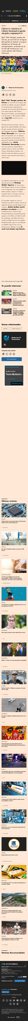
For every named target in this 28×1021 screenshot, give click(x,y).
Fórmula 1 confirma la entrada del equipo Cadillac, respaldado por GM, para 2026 (19, 313)
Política (3, 602)
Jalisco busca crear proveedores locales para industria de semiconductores (14, 522)
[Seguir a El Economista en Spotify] (17, 1000)
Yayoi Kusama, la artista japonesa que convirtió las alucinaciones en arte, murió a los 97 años (14, 745)
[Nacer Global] (22, 977)
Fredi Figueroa (5, 694)
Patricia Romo (5, 527)
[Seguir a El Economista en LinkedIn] (10, 1000)
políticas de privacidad (17, 994)
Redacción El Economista (16, 87)
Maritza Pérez (5, 610)
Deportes (4, 25)
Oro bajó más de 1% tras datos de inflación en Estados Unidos (14, 883)
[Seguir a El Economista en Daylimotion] (24, 1000)
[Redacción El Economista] (3, 87)
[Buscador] (4, 15)
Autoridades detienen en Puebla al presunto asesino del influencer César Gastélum (14, 772)
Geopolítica (4, 630)
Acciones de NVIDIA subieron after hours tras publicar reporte (13, 800)
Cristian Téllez (5, 805)
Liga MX (8, 118)
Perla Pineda (5, 666)
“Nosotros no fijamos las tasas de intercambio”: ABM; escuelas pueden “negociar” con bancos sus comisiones (12, 578)
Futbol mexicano (16, 328)
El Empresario (20, 966)
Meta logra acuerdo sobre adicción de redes (13, 632)
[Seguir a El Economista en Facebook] (3, 1000)
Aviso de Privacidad (13, 970)
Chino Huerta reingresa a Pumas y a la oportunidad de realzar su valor (12, 939)
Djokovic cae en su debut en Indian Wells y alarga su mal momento (19, 294)
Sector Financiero (6, 574)
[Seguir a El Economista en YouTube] (14, 1000)
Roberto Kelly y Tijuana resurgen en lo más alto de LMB (14, 688)
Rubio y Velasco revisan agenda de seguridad (14, 660)
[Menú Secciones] (1, 15)
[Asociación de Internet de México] (18, 1017)
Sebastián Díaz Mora (6, 583)
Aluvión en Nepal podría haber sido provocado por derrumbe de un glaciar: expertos (12, 912)
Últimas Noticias (5, 20)
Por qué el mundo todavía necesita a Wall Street (13, 549)
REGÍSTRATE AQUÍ (17, 383)
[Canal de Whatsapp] (25, 876)
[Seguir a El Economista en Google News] (10, 1003)
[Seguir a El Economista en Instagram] (21, 1000)
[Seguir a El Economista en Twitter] (7, 1000)
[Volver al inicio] (14, 964)
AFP (3, 638)
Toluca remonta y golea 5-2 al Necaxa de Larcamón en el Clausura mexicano (19, 303)
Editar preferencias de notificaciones (9, 973)
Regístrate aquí (5, 991)
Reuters (4, 916)
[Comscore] (11, 1017)
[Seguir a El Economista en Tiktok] (17, 1003)
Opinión (3, 547)
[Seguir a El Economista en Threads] (14, 1003)
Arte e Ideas (4, 741)
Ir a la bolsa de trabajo (20, 980)
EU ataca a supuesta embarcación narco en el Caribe (14, 716)
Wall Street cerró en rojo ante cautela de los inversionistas (14, 827)
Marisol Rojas (5, 944)
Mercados (4, 797)
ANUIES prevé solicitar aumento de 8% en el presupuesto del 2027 (14, 605)
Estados (3, 519)
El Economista (13, 966)
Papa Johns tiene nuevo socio (10, 855)
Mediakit (9, 969)
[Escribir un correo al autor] (5, 344)
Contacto (12, 972)
